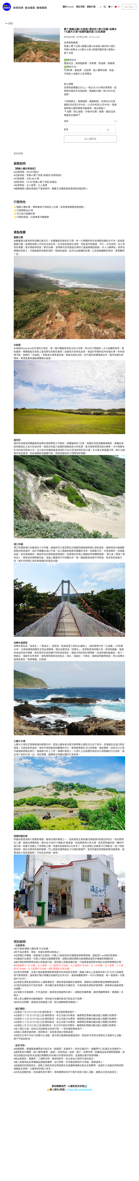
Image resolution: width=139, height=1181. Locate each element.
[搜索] (105, 7)
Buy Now (129, 6)
